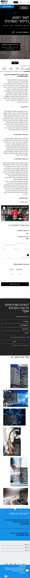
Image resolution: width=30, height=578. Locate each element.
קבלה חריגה (17, 68)
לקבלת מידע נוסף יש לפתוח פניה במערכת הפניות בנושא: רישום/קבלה (16, 521)
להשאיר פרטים (7, 6)
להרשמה (15, 2)
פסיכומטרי (19, 269)
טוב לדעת (27, 550)
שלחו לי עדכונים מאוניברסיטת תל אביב (18, 337)
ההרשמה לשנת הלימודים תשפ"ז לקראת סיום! (10, 47)
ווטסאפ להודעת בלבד (22, 535)
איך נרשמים (26, 544)
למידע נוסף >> (22, 572)
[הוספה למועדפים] (15, 13)
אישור (6, 576)
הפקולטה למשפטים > (24, 7)
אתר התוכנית (25, 28)
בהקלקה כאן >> (24, 524)
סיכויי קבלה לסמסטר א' (19, 225)
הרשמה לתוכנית (22, 32)
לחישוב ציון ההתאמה (15, 284)
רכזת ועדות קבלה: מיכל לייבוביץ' (19, 533)
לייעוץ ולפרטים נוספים (19, 513)
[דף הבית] (4, 2)
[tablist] (15, 63)
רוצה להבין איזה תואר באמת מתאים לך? (10, 47)
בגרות (12, 269)
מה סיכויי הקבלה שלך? (21, 264)
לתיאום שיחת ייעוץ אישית (10, 49)
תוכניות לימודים (4, 68)
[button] (27, 570)
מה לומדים (27, 547)
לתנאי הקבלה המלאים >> (24, 257)
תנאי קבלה (22, 68)
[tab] (15, 63)
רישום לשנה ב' (10, 68)
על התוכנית (27, 68)
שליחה (14, 341)
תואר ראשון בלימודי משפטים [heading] (17, 19)
